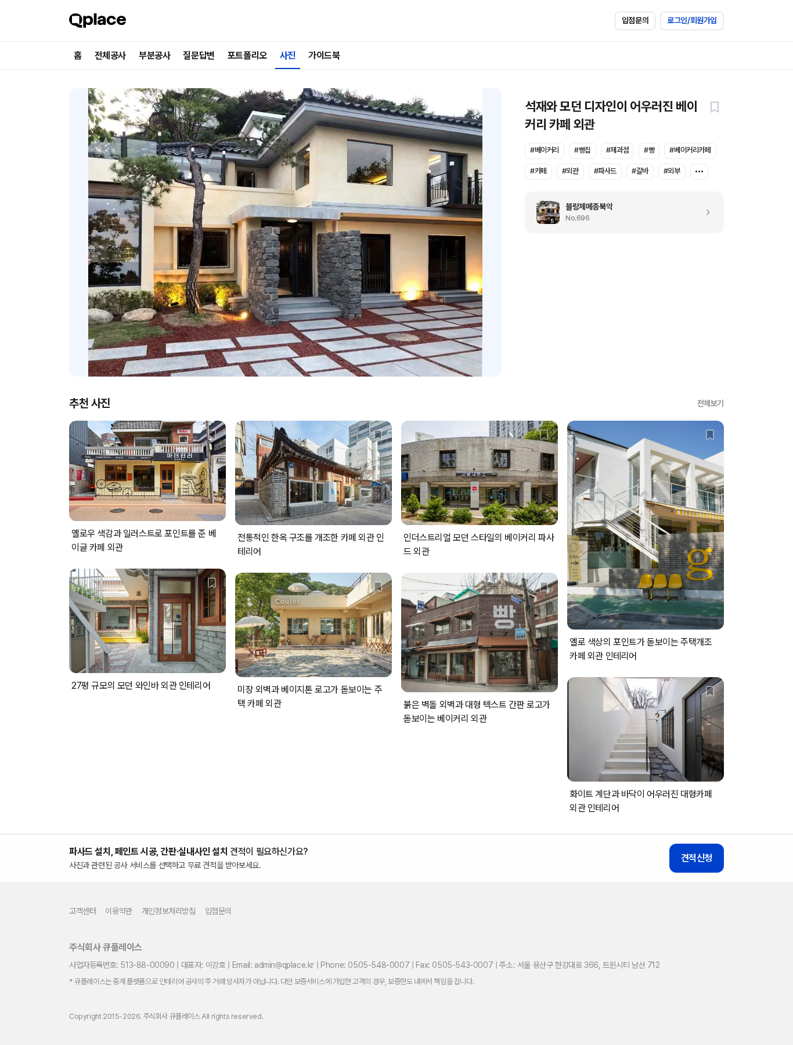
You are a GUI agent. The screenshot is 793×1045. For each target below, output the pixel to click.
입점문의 (635, 20)
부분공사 (154, 55)
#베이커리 (544, 150)
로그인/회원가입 (692, 20)
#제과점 (617, 150)
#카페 (538, 171)
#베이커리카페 (690, 150)
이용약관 (118, 911)
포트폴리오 (247, 55)
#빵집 (582, 150)
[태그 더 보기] (699, 172)
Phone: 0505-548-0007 (364, 965)
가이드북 (324, 55)
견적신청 (696, 857)
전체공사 (110, 55)
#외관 (570, 171)
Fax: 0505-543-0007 (454, 965)
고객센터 (82, 911)
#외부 (672, 171)
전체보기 (710, 403)
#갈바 (640, 171)
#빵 (649, 150)
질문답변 (198, 55)
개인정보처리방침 (169, 911)
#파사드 (605, 171)
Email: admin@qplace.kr (273, 965)
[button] (714, 106)
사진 (287, 55)
